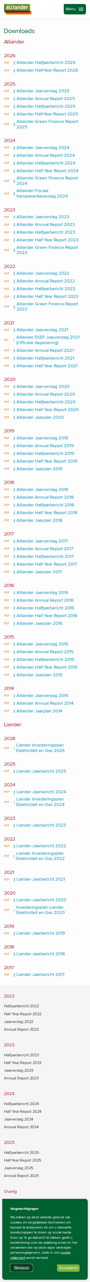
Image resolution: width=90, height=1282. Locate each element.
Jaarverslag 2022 (18, 1021)
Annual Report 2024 (21, 1126)
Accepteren (69, 1269)
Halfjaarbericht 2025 (21, 1152)
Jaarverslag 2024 (18, 1119)
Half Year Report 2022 (23, 1014)
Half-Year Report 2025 (22, 1160)
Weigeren (23, 1268)
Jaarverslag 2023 (18, 1070)
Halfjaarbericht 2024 (21, 1103)
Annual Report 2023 (21, 1078)
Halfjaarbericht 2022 (21, 1006)
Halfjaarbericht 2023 (21, 1055)
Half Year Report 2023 (23, 1062)
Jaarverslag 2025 (18, 1168)
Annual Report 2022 (21, 1029)
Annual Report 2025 (21, 1175)
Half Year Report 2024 (23, 1111)
